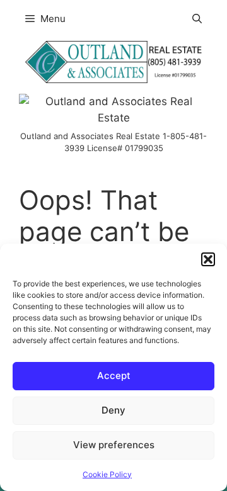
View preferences (113, 445)
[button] (208, 259)
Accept (114, 375)
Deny (113, 410)
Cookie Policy (107, 474)
